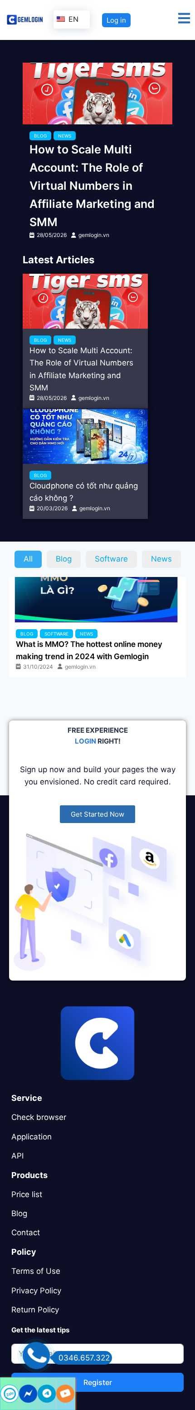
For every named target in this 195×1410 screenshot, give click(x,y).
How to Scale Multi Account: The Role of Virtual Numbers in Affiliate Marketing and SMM (92, 186)
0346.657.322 (84, 1357)
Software (56, 633)
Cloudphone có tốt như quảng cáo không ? (83, 492)
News (64, 135)
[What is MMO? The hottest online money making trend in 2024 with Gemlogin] (97, 599)
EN (72, 19)
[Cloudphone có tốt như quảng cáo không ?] (85, 436)
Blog (40, 135)
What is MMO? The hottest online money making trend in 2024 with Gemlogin (89, 650)
